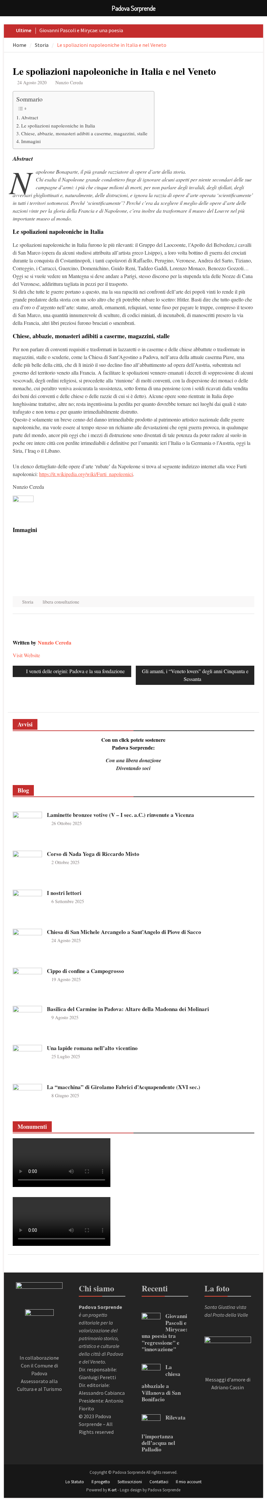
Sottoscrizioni (130, 1482)
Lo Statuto (74, 1482)
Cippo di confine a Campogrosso (85, 971)
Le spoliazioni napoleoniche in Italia (58, 125)
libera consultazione (61, 602)
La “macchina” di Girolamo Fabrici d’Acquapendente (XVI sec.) (123, 1087)
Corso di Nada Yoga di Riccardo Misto (93, 854)
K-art (112, 1490)
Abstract (29, 117)
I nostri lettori (64, 893)
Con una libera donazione (133, 760)
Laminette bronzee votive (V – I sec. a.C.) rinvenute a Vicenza (120, 815)
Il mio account (189, 1482)
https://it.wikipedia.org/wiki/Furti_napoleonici (86, 474)
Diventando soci (133, 768)
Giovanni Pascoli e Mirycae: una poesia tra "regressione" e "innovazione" (165, 1332)
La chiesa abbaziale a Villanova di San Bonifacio (161, 1383)
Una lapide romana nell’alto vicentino (92, 1048)
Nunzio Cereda (69, 82)
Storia (27, 602)
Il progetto (100, 1482)
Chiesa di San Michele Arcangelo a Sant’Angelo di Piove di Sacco (124, 932)
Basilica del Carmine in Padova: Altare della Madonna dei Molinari (128, 1009)
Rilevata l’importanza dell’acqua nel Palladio (164, 1433)
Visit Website (26, 655)
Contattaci (158, 1482)
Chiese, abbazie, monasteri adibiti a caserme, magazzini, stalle (84, 133)
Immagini (31, 141)
